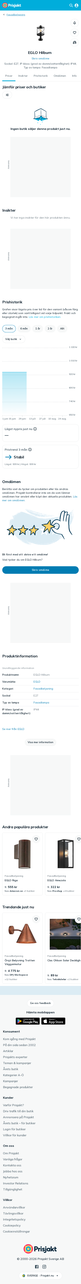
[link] (22, 864)
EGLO (37, 681)
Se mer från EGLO (13, 729)
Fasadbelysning (16, 14)
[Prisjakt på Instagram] (44, 1266)
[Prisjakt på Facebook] (36, 1266)
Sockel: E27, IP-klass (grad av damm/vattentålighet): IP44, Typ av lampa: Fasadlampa (40, 65)
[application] (40, 383)
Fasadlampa (41, 702)
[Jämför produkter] (74, 42)
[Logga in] (76, 5)
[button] (74, 23)
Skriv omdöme (40, 58)
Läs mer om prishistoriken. (45, 317)
